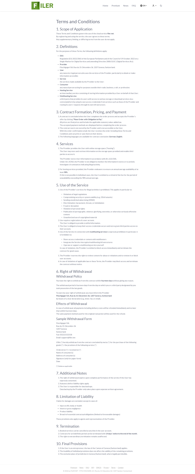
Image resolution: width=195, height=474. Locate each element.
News (125, 6)
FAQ (134, 6)
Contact (120, 467)
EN (144, 6)
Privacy (106, 467)
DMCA (98, 467)
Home (105, 6)
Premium (116, 6)
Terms (113, 467)
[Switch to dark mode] (161, 5)
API (92, 467)
